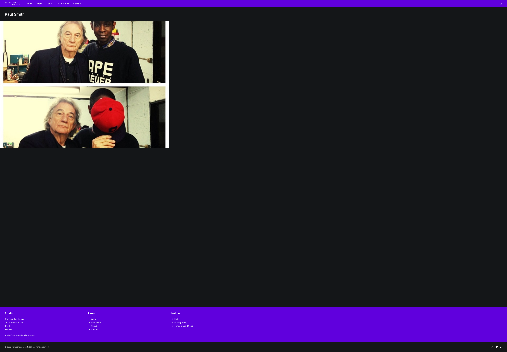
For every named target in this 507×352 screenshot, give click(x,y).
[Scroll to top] (502, 341)
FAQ (176, 319)
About (49, 3)
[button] (501, 3)
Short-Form (96, 322)
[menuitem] (29, 3)
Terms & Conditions (183, 326)
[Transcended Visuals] (12, 3)
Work (39, 3)
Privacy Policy (180, 322)
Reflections (63, 3)
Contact (77, 3)
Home (30, 3)
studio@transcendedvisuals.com (20, 335)
